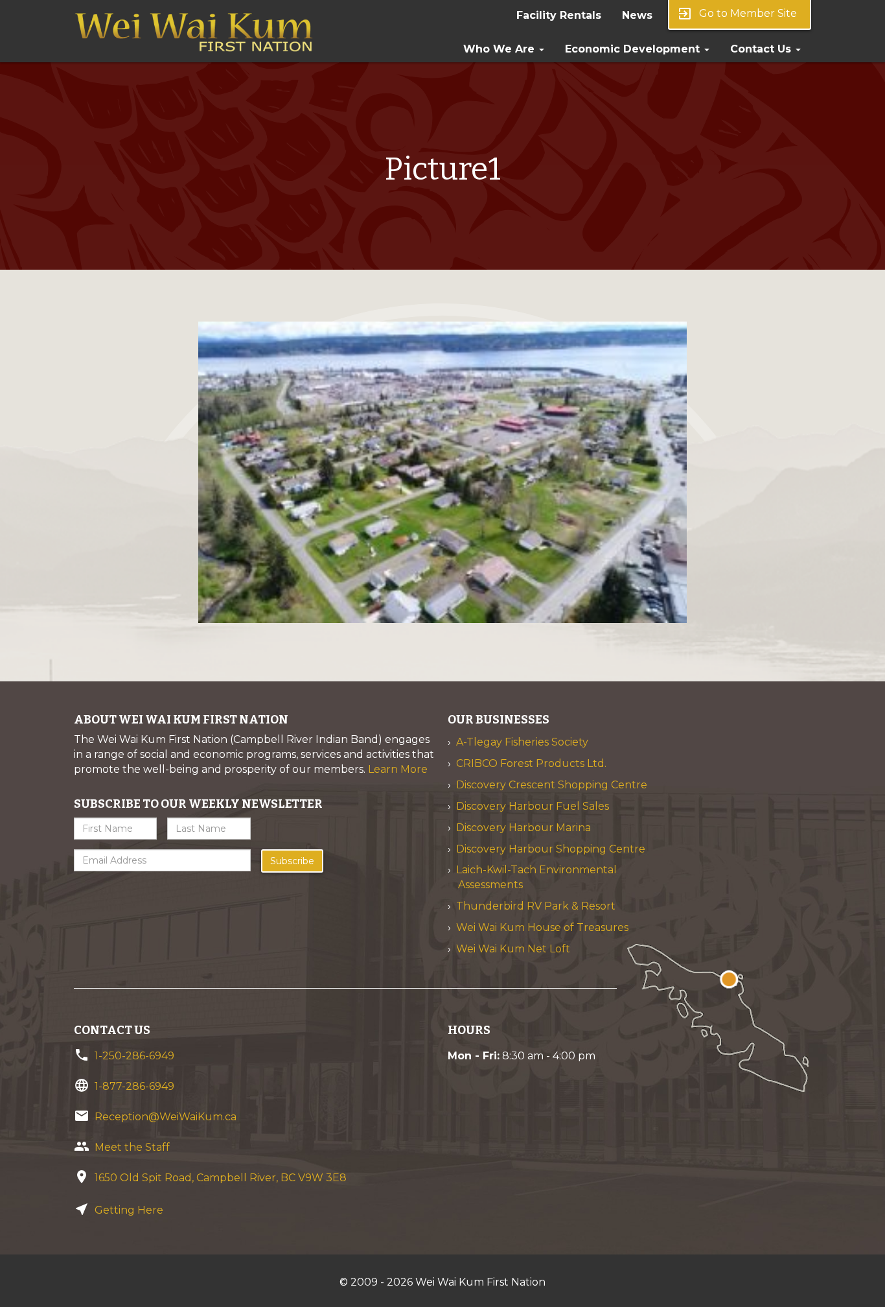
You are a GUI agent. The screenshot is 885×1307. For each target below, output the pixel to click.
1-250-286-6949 (134, 1056)
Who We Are (500, 49)
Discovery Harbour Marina (523, 827)
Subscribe (292, 861)
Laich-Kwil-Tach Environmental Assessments (536, 877)
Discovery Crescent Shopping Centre (551, 785)
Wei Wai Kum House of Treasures (542, 927)
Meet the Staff (132, 1147)
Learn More (398, 769)
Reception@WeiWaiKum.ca (165, 1117)
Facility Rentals (558, 15)
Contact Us (762, 49)
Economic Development (634, 49)
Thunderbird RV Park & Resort (535, 906)
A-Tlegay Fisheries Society (522, 742)
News (637, 15)
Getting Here (129, 1210)
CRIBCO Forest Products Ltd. (531, 763)
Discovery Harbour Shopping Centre (550, 849)
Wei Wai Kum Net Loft (513, 949)
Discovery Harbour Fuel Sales (532, 806)
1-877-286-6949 (134, 1086)
